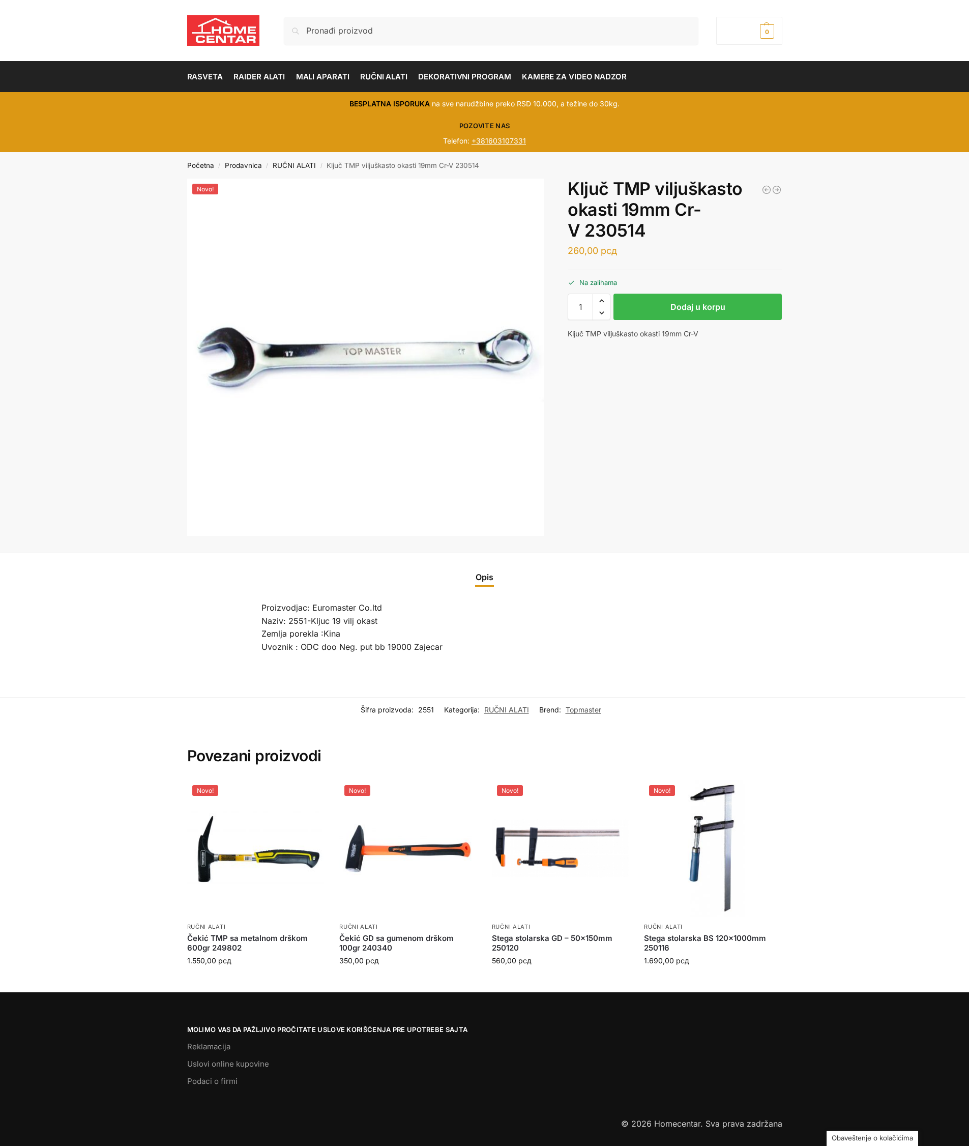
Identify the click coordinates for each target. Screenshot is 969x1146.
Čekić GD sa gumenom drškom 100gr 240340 (396, 943)
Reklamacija (208, 1046)
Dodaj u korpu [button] (255, 982)
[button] (749, 31)
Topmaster (583, 709)
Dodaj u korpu (697, 307)
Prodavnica (243, 165)
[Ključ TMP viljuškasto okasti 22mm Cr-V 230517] (777, 190)
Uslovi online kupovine (228, 1064)
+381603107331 (499, 140)
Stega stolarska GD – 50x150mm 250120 (552, 943)
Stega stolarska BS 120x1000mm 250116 (705, 943)
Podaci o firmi (212, 1081)
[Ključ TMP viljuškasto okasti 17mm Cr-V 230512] (766, 190)
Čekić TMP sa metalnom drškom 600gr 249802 (247, 943)
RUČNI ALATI (294, 165)
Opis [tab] (484, 577)
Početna (200, 165)
